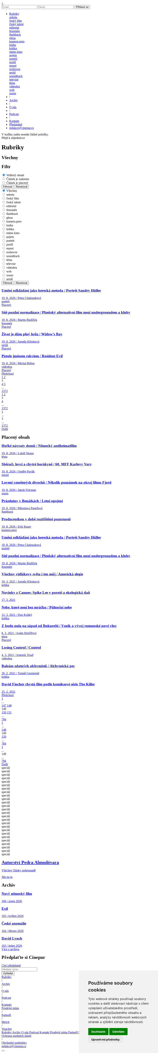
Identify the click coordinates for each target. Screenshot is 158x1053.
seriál (12, 72)
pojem (13, 55)
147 (4, 705)
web (11, 89)
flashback (15, 34)
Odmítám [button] (118, 1031)
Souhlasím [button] (98, 1031)
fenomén (14, 31)
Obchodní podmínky (14, 1042)
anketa (13, 17)
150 (4, 712)
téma (12, 83)
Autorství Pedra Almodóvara (30, 862)
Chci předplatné (11, 965)
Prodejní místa (10, 1008)
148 (9, 705)
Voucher (7, 1029)
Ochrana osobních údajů (16, 1035)
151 (9, 712)
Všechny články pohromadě (19, 870)
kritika (13, 48)
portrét (13, 58)
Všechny (11, 190)
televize (13, 79)
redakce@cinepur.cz (21, 128)
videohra (14, 86)
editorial (14, 27)
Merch (5, 1022)
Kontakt (6, 1004)
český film (15, 20)
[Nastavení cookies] (3, 1050)
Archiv (6, 984)
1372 (5, 391)
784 (4, 719)
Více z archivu (10, 949)
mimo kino (15, 51)
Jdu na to (7, 877)
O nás (5, 990)
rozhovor (14, 69)
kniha (12, 45)
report (12, 65)
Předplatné (15, 124)
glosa (12, 38)
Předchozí (8, 373)
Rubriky (7, 977)
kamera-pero (16, 41)
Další (5, 429)
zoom (12, 93)
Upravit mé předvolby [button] (105, 1039)
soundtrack (16, 76)
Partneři (6, 1015)
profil (12, 62)
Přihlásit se (82, 7)
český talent (16, 24)
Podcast (6, 997)
